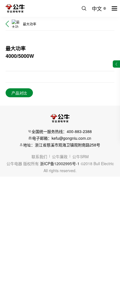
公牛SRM (80, 156)
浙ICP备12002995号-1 (60, 163)
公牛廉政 (60, 156)
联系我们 (39, 156)
